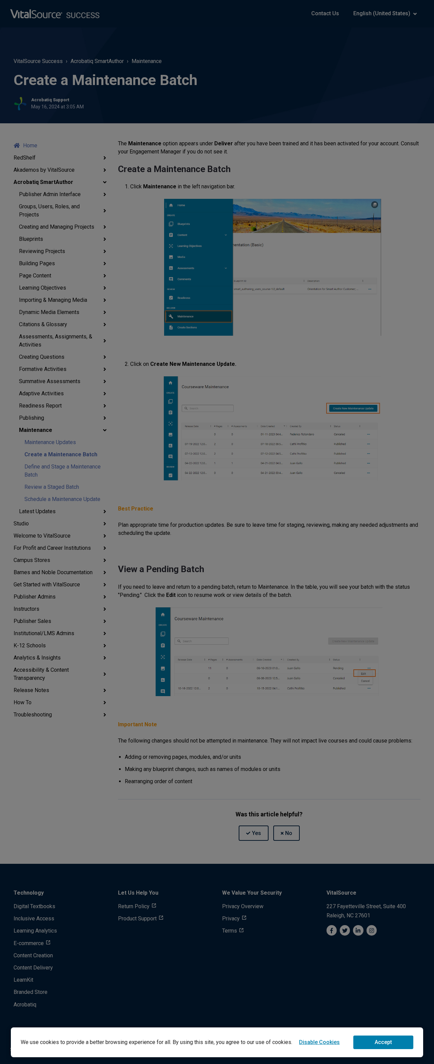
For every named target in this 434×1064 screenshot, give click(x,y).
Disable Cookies (319, 1042)
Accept (383, 1042)
